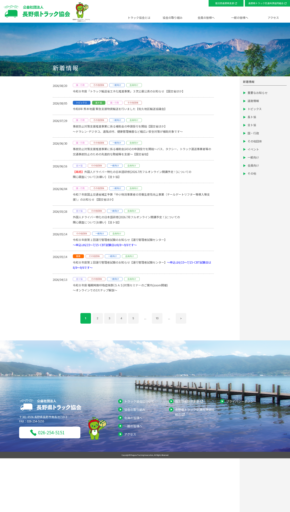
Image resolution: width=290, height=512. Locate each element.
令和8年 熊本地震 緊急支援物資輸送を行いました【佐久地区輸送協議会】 (120, 109)
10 (157, 318)
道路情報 (253, 101)
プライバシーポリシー (241, 401)
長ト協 (252, 117)
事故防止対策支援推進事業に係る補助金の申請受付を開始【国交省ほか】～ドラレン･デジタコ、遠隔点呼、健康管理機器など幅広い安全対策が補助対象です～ (128, 129)
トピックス (255, 109)
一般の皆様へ (133, 426)
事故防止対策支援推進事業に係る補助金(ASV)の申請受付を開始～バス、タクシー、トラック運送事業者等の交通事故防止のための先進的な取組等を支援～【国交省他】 (142, 151)
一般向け (253, 157)
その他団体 (255, 141)
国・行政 (253, 133)
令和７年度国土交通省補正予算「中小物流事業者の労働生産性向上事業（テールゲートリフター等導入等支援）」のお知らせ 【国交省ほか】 (141, 197)
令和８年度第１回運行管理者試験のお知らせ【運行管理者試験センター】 (120, 242)
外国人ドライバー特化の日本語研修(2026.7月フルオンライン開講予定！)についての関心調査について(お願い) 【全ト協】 (132, 174)
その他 (252, 173)
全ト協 (252, 125)
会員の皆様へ (133, 418)
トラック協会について (139, 401)
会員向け (253, 165)
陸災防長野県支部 (224, 3)
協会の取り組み (134, 409)
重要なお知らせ (258, 93)
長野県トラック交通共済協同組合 (266, 3)
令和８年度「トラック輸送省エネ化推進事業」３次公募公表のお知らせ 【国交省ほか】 (129, 91)
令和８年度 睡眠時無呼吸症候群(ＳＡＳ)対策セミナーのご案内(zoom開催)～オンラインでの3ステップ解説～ (120, 287)
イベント (253, 149)
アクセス (273, 17)
